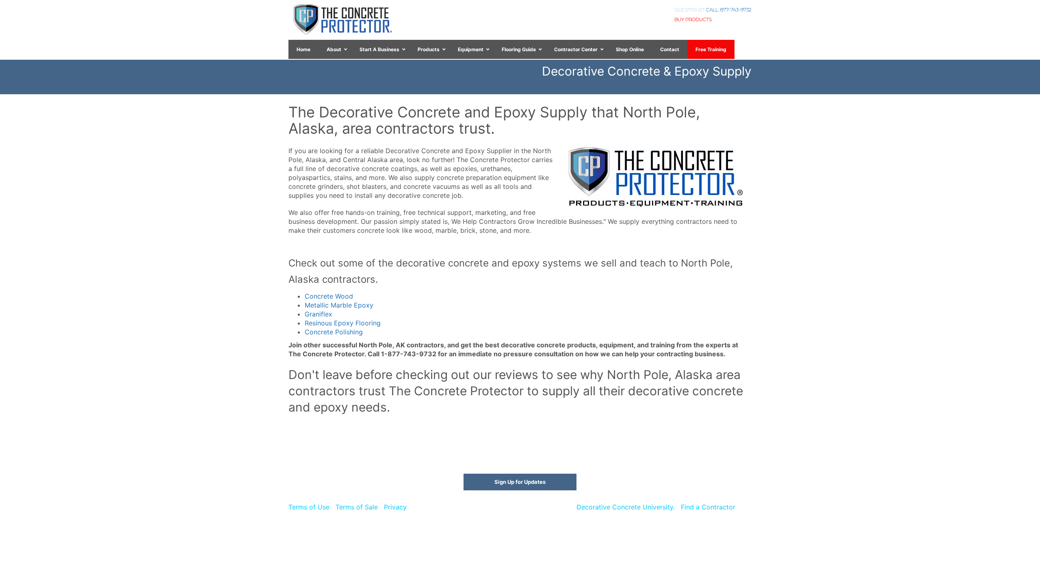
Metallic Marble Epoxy (339, 305)
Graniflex (318, 314)
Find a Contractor (708, 507)
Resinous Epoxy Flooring (343, 323)
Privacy (395, 507)
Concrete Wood (329, 296)
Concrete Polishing (334, 332)
